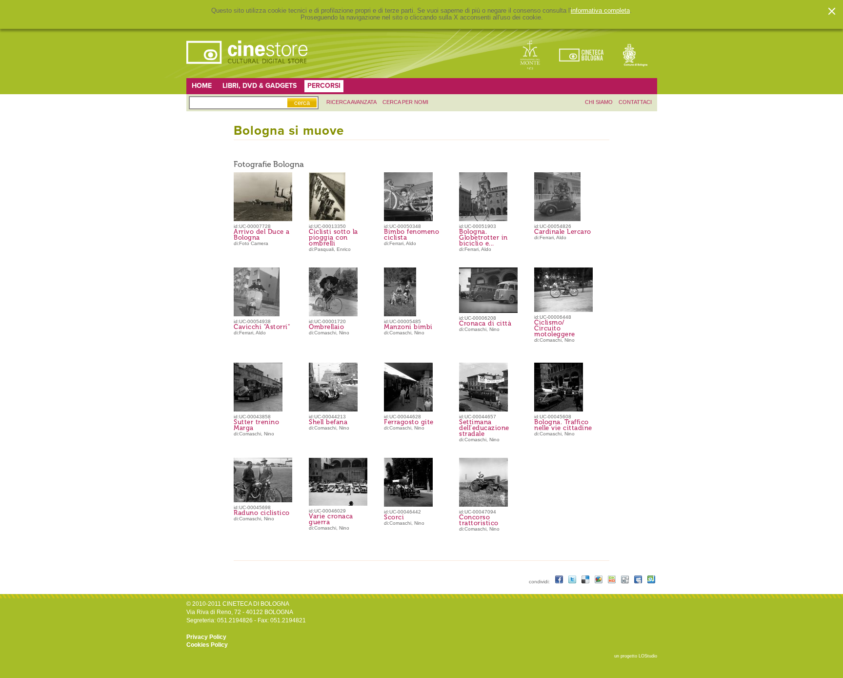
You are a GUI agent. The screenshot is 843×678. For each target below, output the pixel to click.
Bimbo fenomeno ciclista (411, 234)
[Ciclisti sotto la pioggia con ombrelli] (327, 219)
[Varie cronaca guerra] (343, 503)
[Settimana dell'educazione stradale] (483, 409)
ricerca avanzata (351, 102)
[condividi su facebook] (559, 581)
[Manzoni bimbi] (400, 314)
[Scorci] (408, 504)
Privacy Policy (206, 637)
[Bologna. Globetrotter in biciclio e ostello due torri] (483, 219)
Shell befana (328, 422)
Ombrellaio (326, 326)
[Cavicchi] (257, 314)
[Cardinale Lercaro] (557, 219)
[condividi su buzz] (599, 581)
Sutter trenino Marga (256, 424)
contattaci (635, 102)
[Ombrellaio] (333, 314)
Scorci (394, 517)
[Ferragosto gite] (408, 409)
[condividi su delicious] (586, 581)
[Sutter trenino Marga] (258, 409)
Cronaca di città (485, 323)
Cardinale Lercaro (562, 231)
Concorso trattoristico (479, 520)
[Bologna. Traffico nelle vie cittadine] (558, 409)
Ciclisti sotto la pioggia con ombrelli (333, 237)
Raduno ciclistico (262, 512)
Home (202, 86)
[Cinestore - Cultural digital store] (247, 68)
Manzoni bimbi (408, 326)
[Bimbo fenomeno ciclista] (408, 219)
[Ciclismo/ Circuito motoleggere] (568, 310)
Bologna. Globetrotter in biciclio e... (483, 237)
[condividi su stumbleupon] (651, 581)
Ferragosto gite (409, 422)
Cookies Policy (207, 644)
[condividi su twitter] (573, 581)
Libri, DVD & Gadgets (259, 86)
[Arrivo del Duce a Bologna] (266, 219)
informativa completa (600, 10)
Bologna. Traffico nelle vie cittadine (563, 424)
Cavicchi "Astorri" (262, 326)
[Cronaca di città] (493, 311)
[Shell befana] (333, 409)
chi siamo (599, 102)
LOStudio (648, 656)
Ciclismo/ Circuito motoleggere (554, 328)
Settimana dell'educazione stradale (484, 427)
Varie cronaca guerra (331, 519)
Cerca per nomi (405, 102)
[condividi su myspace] (638, 581)
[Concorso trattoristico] (483, 504)
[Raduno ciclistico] (268, 500)
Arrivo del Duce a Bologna (262, 234)
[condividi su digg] (625, 581)
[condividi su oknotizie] (612, 581)
